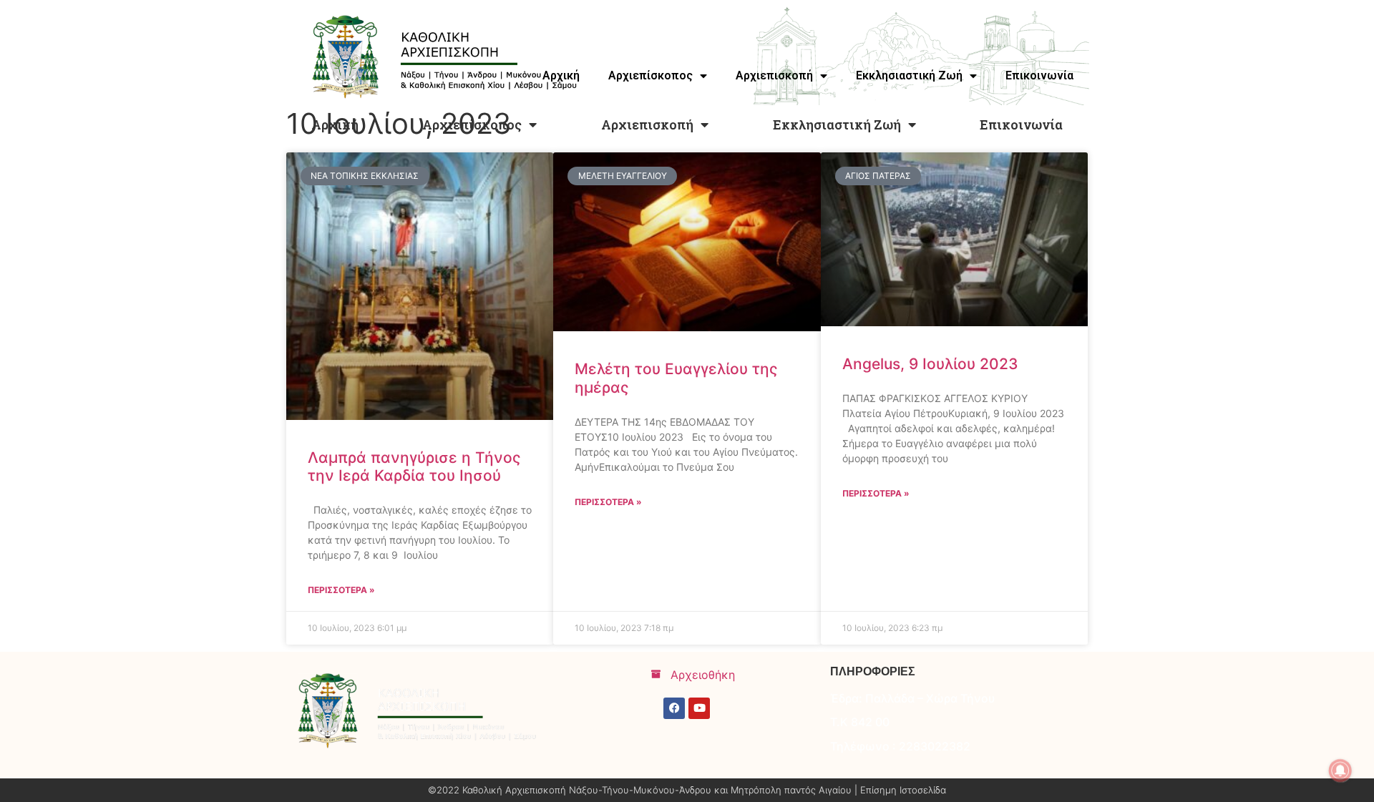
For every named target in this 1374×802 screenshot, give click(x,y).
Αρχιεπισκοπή (647, 124)
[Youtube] (699, 708)
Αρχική (335, 124)
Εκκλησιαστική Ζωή (837, 124)
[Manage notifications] (1340, 770)
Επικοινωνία (1021, 124)
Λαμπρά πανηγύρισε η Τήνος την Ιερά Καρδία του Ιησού (414, 466)
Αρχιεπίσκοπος (472, 124)
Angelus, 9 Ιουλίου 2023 (930, 364)
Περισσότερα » (341, 590)
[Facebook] (674, 708)
